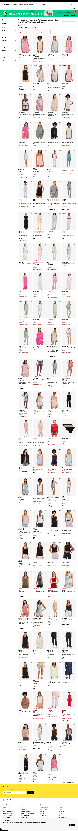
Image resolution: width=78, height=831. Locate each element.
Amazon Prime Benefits (8, 813)
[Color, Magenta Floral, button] (36, 263)
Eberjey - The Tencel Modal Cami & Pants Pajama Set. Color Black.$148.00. (25, 768)
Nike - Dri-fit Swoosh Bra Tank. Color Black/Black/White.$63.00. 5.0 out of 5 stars (54, 525)
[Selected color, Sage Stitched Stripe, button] (48, 169)
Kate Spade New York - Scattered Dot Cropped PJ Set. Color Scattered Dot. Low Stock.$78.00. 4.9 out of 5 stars (40, 737)
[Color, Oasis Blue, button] (21, 497)
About (4, 807)
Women (33, 27)
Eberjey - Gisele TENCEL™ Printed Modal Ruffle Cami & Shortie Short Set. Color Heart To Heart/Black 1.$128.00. (69, 492)
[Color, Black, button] (23, 529)
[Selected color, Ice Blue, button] (19, 529)
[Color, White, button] (36, 200)
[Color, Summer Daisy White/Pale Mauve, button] (65, 497)
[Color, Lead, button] (23, 773)
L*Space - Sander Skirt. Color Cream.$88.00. (40, 675)
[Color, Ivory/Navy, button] (54, 497)
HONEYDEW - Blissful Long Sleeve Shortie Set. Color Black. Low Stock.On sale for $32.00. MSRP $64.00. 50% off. (54, 134)
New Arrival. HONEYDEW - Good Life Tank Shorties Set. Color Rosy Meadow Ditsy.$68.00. (25, 48)
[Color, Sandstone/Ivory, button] (50, 497)
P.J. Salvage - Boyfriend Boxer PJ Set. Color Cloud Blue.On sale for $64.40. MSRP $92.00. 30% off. (25, 492)
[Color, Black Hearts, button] (65, 200)
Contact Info (24, 809)
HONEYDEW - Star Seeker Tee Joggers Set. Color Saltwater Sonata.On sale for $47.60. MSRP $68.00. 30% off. (69, 256)
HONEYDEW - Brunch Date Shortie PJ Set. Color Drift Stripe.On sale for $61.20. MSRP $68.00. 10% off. (40, 106)
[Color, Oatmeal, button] (21, 468)
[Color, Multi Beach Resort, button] (50, 263)
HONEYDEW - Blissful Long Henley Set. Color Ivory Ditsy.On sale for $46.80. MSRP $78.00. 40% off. (40, 285)
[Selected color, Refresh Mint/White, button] (34, 619)
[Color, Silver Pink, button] (25, 773)
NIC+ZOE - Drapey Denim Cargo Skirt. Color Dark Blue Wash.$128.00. (69, 675)
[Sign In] (72, 4)
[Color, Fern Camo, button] (50, 200)
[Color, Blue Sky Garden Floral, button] (50, 84)
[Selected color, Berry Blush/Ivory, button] (19, 619)
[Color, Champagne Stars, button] (56, 200)
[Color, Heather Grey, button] (65, 232)
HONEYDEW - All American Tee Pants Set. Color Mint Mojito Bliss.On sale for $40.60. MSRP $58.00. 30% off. (54, 256)
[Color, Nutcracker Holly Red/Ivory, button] (50, 347)
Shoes (59, 815)
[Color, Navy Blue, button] (52, 651)
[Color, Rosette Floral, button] (42, 232)
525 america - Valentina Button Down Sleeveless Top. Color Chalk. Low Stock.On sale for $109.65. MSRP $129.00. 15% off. (40, 706)
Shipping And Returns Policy (27, 813)
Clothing (26, 27)
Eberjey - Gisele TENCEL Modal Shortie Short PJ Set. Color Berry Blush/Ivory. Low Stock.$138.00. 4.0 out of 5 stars (25, 614)
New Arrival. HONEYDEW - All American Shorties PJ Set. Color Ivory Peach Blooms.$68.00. (54, 77)
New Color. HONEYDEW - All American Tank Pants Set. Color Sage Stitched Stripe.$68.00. (54, 164)
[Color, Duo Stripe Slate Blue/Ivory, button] (54, 347)
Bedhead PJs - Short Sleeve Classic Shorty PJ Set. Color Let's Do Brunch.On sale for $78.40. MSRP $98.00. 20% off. (69, 342)
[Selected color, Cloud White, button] (34, 529)
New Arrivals (61, 811)
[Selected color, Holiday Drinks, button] (19, 439)
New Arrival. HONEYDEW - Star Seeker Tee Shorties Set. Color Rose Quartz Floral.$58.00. (69, 77)
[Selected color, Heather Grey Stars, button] (63, 200)
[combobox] (25, 4)
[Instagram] (3, 800)
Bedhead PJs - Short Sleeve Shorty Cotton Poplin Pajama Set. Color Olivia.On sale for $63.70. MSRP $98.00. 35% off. (25, 404)
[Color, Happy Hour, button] (42, 263)
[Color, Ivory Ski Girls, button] (58, 200)
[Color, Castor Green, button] (50, 651)
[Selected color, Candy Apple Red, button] (63, 711)
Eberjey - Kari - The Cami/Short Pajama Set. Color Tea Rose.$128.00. (54, 404)
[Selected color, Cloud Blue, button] (19, 497)
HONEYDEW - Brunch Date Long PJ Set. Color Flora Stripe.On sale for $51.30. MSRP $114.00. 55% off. (69, 285)
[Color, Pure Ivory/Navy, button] (29, 619)
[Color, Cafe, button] (38, 681)
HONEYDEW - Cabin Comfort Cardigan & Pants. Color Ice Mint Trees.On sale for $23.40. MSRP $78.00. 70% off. (25, 342)
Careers (4, 809)
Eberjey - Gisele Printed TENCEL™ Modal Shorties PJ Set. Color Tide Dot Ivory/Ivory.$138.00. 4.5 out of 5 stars (54, 342)
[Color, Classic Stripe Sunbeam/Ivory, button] (50, 379)
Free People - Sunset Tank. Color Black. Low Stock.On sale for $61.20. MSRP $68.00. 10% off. (54, 555)
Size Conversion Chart (45, 807)
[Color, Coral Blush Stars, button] (40, 232)
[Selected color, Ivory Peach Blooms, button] (48, 84)
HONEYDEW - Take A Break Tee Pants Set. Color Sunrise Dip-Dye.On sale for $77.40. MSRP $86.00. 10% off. (25, 256)
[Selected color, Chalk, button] (34, 711)
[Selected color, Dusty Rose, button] (34, 169)
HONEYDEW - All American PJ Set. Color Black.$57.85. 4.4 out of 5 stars (25, 226)
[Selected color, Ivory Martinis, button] (19, 169)
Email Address (7, 792)
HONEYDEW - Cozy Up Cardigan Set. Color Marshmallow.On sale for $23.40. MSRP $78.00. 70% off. (54, 312)
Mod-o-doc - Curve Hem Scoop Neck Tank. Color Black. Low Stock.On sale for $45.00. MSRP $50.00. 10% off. (25, 555)
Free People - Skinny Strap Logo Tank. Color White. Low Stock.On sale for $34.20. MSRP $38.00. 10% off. (69, 525)
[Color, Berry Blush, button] (27, 773)
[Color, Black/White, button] (36, 619)
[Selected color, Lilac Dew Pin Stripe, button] (19, 200)
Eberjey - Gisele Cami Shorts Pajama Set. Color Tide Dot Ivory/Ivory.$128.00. (40, 768)
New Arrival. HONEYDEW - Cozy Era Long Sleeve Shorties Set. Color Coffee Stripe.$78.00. (40, 77)
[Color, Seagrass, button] (36, 773)
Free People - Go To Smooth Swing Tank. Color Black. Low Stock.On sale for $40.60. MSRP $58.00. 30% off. (40, 584)
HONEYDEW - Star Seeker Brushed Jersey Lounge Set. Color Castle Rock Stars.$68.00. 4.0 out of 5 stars (54, 195)
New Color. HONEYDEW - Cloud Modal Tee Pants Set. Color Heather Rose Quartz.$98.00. (69, 226)
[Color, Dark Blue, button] (36, 711)
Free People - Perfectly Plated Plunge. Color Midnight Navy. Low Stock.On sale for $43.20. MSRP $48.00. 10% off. (69, 737)
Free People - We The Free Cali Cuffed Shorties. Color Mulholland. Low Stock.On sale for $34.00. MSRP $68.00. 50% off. (40, 374)
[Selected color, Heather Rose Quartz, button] (63, 232)
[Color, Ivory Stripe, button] (23, 232)
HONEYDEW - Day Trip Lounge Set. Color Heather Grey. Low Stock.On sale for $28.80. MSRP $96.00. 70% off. (69, 312)
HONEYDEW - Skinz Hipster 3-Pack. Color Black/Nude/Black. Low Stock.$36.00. (69, 432)
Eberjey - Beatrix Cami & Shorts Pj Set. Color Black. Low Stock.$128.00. (40, 195)
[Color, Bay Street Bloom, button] (67, 379)
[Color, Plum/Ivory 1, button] (56, 497)
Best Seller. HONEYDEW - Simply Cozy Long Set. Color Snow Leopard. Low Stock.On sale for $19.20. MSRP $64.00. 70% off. (25, 312)
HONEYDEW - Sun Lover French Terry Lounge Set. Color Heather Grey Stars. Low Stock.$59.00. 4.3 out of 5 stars (69, 195)
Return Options (24, 817)
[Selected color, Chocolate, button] (19, 468)
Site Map (42, 811)
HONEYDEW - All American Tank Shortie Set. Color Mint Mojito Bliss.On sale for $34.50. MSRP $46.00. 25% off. (54, 48)
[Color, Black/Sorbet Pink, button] (27, 619)
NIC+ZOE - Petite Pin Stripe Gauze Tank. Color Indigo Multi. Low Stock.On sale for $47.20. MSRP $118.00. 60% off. (69, 584)
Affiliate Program (43, 809)
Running (60, 813)
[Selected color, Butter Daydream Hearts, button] (34, 232)
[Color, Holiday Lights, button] (23, 169)
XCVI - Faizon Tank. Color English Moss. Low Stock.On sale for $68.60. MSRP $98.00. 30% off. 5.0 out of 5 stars (25, 584)
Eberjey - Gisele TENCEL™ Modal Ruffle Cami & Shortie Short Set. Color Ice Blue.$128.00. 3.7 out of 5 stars (25, 525)
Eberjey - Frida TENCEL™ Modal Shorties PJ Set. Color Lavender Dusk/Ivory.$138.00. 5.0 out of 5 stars (54, 492)
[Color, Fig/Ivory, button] (58, 497)
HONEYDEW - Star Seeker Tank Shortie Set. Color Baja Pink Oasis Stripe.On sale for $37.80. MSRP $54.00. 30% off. (69, 48)
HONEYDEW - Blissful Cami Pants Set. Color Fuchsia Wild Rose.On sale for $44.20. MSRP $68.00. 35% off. (25, 285)
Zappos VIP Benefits (7, 815)
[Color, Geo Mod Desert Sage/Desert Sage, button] (56, 347)
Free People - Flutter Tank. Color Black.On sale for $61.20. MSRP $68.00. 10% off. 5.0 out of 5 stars (40, 555)
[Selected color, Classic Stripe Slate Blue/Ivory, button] (48, 379)
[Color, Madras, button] (50, 169)
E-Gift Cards (43, 815)
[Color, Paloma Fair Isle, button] (54, 200)
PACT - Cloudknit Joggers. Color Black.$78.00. (54, 645)
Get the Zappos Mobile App (9, 811)
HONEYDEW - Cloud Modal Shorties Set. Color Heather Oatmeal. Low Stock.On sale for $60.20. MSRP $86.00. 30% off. (69, 106)
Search (44, 4)
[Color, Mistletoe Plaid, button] (21, 169)
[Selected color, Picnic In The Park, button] (63, 379)
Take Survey (42, 813)
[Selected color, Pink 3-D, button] (19, 379)
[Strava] (10, 800)
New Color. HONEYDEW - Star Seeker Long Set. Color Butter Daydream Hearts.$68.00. (40, 226)
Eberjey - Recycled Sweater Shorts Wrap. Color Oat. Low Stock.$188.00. (54, 614)
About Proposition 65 (26, 815)
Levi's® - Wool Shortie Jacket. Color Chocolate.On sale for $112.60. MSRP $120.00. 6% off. (25, 462)
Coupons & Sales (6, 817)
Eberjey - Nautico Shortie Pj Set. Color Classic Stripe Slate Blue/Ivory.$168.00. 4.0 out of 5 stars (54, 374)
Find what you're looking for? (69, 782)
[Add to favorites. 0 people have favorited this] (31, 36)
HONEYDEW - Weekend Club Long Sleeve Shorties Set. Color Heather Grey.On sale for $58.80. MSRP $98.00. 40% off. (40, 134)
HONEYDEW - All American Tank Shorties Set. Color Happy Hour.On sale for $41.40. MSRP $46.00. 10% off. (40, 48)
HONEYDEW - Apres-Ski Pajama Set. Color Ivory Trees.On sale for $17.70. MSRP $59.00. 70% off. (40, 312)
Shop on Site (66, 15)
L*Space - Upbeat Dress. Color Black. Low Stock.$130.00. (25, 675)
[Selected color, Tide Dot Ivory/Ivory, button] (48, 347)
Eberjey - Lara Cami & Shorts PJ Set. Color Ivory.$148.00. (40, 404)
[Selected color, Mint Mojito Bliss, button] (48, 263)
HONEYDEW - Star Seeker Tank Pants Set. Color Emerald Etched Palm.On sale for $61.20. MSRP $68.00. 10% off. (69, 164)
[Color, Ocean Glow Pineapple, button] (21, 200)
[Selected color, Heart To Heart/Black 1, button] (63, 497)
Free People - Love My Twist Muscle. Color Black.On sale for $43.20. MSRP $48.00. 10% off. (25, 645)
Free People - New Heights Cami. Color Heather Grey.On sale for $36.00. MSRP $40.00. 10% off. (25, 737)
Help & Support (73, 8)
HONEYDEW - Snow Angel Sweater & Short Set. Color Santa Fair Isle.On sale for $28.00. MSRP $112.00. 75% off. (54, 432)
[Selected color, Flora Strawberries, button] (34, 263)
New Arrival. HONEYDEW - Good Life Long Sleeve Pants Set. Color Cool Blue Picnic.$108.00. (54, 226)
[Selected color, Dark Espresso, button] (48, 743)
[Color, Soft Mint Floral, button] (44, 232)
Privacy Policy (43, 822)
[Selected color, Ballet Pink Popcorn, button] (34, 439)
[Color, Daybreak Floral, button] (38, 232)
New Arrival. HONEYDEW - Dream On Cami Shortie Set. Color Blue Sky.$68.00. (25, 106)
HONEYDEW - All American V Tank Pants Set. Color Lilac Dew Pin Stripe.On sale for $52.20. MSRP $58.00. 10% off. (25, 195)
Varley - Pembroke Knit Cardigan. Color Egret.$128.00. (40, 645)
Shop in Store (73, 15)
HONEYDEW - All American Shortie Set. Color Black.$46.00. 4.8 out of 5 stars (25, 77)
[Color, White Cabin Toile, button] (21, 439)
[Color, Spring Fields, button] (69, 379)
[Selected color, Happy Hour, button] (34, 55)
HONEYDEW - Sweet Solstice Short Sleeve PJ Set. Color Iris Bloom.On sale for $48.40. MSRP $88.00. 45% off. (54, 285)
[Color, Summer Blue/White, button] (21, 619)
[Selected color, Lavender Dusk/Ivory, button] (48, 497)
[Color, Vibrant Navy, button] (21, 561)
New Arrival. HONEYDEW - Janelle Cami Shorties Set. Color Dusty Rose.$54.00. (40, 164)
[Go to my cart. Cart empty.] (75, 4)
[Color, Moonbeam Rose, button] (36, 55)
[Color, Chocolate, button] (36, 169)
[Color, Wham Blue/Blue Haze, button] (40, 619)
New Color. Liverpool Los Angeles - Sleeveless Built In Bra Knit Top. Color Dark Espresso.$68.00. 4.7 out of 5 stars (54, 737)
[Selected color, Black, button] (34, 200)
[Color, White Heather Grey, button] (23, 651)
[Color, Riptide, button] (21, 651)
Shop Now (48, 1)
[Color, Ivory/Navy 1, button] (52, 497)
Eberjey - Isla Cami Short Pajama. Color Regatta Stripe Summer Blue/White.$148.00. (40, 462)
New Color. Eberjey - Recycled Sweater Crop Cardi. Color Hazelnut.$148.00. (25, 706)
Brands (60, 807)
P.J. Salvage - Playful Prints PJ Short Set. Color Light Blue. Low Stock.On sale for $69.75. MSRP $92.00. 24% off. (69, 462)
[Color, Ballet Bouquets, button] (52, 200)
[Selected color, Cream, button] (34, 681)
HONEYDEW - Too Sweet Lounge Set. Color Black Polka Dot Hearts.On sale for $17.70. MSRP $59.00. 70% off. (69, 404)
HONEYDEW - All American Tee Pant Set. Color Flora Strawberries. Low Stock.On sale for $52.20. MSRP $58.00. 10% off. (40, 256)
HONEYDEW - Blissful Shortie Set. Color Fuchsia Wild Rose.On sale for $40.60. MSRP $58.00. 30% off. (25, 134)
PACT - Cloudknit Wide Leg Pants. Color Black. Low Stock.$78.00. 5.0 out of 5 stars (69, 645)
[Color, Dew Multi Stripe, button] (40, 263)
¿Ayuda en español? (25, 811)
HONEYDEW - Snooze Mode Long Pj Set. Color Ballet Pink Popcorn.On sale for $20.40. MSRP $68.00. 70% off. (40, 432)
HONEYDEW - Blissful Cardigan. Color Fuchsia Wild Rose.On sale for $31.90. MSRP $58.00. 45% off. (40, 342)
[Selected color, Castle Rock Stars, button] (48, 200)
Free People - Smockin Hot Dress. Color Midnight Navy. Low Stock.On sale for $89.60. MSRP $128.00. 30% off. (54, 462)
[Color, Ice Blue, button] (21, 773)
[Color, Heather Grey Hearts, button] (21, 232)
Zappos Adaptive (62, 817)
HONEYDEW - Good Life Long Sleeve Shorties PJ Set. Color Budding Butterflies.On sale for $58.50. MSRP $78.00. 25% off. (54, 106)
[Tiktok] (7, 800)
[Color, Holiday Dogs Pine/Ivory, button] (52, 347)
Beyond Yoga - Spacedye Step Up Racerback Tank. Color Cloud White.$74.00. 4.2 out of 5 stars (40, 525)
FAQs (22, 807)
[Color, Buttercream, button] (21, 529)
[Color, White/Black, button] (38, 619)
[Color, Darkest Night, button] (36, 529)
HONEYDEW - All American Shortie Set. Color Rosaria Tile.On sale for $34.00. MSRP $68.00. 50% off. (69, 134)
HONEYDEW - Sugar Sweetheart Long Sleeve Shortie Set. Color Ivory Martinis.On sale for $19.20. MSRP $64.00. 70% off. (25, 164)
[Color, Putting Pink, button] (65, 379)
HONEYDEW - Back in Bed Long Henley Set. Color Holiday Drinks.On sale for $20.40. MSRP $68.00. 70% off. (25, 432)
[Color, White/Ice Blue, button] (23, 619)
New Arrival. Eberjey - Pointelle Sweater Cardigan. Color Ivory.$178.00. (54, 675)
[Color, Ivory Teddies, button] (36, 439)
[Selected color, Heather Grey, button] (19, 743)
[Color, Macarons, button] (36, 232)
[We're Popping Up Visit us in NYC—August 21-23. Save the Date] (39, 13)
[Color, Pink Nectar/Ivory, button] (25, 619)
